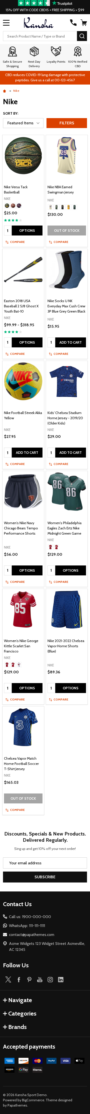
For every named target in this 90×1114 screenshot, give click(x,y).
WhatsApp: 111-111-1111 (27, 925)
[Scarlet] (13, 664)
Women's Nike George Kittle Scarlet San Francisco (21, 646)
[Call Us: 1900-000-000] (73, 22)
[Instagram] (50, 979)
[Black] (19, 205)
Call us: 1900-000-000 (30, 916)
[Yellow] (68, 207)
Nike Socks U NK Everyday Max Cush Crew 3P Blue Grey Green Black (66, 306)
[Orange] (13, 205)
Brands (17, 1026)
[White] (19, 664)
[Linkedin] (61, 979)
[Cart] (84, 22)
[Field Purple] (62, 207)
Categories (22, 1013)
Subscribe (45, 877)
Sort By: (10, 113)
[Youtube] (39, 979)
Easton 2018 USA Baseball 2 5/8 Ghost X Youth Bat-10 (21, 306)
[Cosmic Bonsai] (7, 205)
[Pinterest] (29, 979)
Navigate (20, 1000)
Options (27, 230)
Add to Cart (71, 342)
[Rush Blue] (50, 207)
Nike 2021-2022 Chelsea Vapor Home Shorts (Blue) (66, 646)
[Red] (7, 664)
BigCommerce (33, 1100)
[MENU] (6, 22)
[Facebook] (19, 979)
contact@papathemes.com (31, 934)
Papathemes (17, 1105)
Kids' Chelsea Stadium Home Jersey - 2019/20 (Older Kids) (65, 418)
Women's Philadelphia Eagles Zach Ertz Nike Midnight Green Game (65, 528)
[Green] (74, 207)
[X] (8, 979)
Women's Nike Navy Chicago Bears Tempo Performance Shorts (21, 528)
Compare (17, 242)
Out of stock (67, 230)
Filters (67, 123)
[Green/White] (56, 207)
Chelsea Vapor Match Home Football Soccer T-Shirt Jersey (21, 763)
